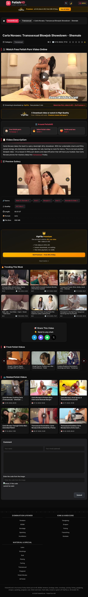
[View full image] (44, 179)
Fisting (65, 528)
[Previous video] (4, 361)
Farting (22, 563)
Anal (56, 200)
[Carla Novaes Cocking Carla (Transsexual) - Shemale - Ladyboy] (15, 387)
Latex (22, 547)
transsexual (37, 155)
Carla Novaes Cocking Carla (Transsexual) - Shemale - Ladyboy (12, 399)
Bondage (22, 528)
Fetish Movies (22, 575)
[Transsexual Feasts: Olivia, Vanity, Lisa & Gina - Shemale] (73, 277)
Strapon (65, 524)
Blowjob (46, 200)
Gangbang (65, 520)
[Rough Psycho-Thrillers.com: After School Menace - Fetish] (43, 358)
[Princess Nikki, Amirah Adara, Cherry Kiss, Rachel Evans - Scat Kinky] (15, 277)
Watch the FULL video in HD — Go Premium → (69, 105)
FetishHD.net (13, 21)
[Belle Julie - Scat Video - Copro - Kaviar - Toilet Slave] (15, 302)
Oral (35, 200)
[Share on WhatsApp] (47, 337)
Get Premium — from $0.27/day (44, 255)
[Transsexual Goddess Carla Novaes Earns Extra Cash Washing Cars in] (73, 416)
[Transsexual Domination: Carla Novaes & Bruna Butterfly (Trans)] (44, 416)
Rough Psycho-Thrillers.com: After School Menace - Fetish (43, 367)
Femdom (22, 520)
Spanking (22, 532)
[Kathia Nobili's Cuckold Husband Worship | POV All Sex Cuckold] (44, 277)
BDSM (22, 524)
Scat (22, 555)
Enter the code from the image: (14, 476)
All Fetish (22, 579)
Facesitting (65, 532)
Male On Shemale (21, 200)
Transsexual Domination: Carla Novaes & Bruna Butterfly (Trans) (43, 427)
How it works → (44, 261)
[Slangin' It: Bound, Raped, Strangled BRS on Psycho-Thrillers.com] (18, 358)
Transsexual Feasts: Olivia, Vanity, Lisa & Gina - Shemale (72, 287)
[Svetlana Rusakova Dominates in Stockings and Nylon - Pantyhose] (68, 358)
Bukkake (65, 536)
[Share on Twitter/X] (53, 337)
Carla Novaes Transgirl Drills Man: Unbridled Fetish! (14, 427)
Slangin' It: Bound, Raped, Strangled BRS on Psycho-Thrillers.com (16, 367)
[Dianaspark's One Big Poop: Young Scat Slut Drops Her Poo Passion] (73, 302)
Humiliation (22, 536)
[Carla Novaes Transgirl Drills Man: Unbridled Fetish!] (15, 416)
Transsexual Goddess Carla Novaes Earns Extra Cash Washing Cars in (71, 427)
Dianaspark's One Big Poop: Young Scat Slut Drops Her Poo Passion (72, 312)
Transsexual (26, 21)
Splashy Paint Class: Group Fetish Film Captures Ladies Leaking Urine (43, 312)
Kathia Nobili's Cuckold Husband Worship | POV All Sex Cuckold (44, 288)
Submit (79, 495)
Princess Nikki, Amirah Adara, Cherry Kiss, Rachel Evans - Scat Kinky (13, 287)
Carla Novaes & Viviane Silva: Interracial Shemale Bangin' (42, 398)
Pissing (22, 559)
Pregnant (22, 571)
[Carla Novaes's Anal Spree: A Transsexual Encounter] (73, 387)
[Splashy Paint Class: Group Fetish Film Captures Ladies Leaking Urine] (44, 302)
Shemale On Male (70, 200)
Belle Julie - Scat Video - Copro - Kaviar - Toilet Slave (14, 312)
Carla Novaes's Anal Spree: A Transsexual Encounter (71, 399)
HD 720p (19, 206)
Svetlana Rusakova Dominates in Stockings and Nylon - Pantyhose (67, 367)
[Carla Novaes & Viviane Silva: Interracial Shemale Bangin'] (44, 387)
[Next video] (84, 361)
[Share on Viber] (40, 337)
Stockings (22, 551)
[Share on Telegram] (34, 337)
